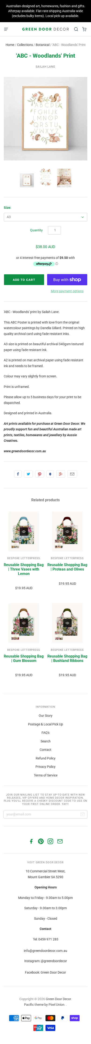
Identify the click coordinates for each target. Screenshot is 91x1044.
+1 (60, 474)
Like (18, 474)
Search (46, 741)
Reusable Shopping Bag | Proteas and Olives (67, 567)
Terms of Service (45, 775)
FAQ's (45, 732)
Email (72, 474)
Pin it (39, 474)
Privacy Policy (45, 767)
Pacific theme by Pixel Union (44, 1004)
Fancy (50, 474)
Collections (25, 45)
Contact (45, 750)
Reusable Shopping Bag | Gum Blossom (24, 658)
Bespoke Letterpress (23, 558)
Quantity (36, 230)
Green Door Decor (58, 999)
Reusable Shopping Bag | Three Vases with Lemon (24, 569)
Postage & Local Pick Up (45, 724)
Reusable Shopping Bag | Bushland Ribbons (67, 658)
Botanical (42, 45)
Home (10, 45)
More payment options (67, 291)
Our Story (45, 715)
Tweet (28, 474)
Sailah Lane (46, 66)
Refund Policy (46, 758)
